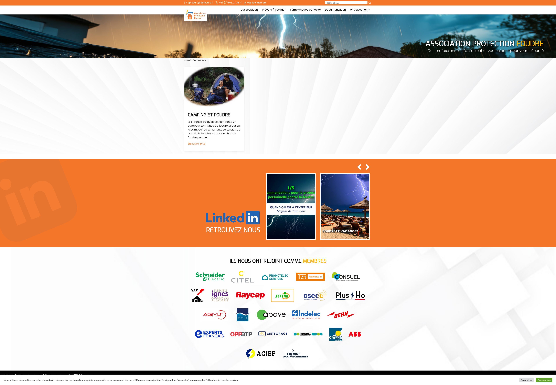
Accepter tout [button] (544, 380)
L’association (249, 9)
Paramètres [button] (526, 380)
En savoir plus (196, 143)
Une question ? (360, 9)
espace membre (257, 2)
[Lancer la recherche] (369, 2)
